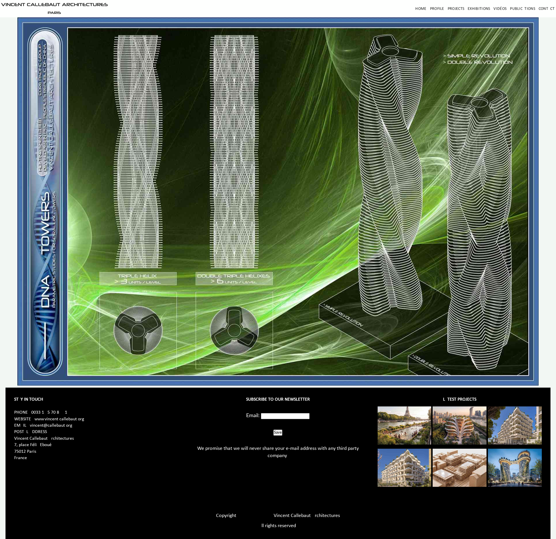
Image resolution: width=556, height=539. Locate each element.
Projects (456, 9)
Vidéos (499, 9)
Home (420, 9)
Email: (253, 415)
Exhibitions (479, 9)
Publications (522, 9)
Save (278, 432)
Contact (547, 9)
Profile (437, 9)
